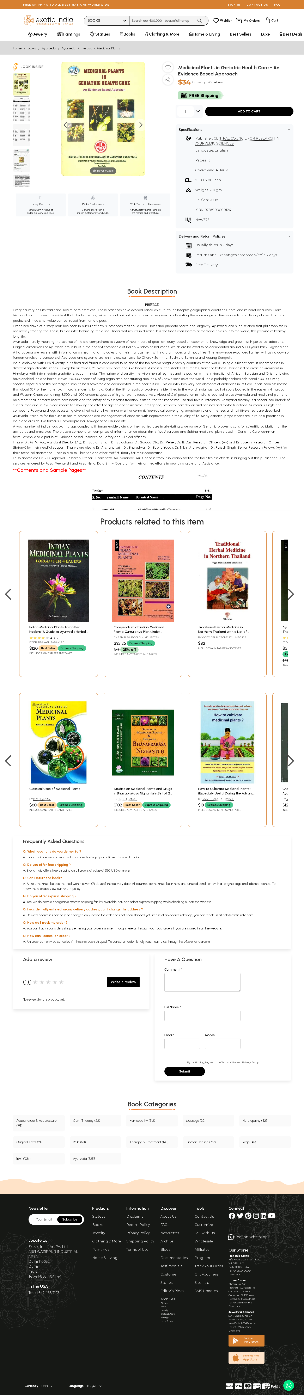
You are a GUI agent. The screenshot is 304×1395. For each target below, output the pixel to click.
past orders (164, 928)
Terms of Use (228, 1062)
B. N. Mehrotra (149, 637)
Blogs (165, 1250)
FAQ (277, 4)
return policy (71, 889)
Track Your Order (209, 1266)
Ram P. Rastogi (128, 637)
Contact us (257, 4)
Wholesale (204, 1241)
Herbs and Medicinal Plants (100, 48)
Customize (204, 1225)
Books (32, 48)
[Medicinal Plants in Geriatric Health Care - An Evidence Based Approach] (21, 85)
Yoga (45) (249, 1142)
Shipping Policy (140, 1241)
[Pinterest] (248, 1217)
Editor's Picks (171, 1291)
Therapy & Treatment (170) (148, 1142)
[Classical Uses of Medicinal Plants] (58, 782)
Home (17, 48)
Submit (184, 1071)
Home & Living (104, 1258)
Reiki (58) (79, 1142)
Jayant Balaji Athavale (218, 798)
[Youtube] (271, 1217)
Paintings (100, 1250)
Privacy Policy (250, 1062)
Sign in (234, 4)
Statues (98, 1216)
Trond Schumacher (232, 637)
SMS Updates (206, 1291)
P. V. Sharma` (42, 798)
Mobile (210, 1035)
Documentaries (174, 1258)
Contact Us (204, 1216)
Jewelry (98, 1233)
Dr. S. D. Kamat (127, 798)
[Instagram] (256, 1217)
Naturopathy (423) (255, 1121)
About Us (168, 1216)
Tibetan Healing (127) (201, 1142)
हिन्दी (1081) (23, 1159)
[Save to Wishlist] (167, 68)
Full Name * (172, 1007)
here (130, 928)
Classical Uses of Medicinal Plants (54, 789)
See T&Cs (48, 212)
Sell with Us (205, 1233)
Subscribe (69, 1219)
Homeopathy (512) (142, 1121)
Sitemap (202, 1283)
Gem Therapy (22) (86, 1121)
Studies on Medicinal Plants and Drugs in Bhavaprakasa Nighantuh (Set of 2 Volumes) (143, 793)
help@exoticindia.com (238, 915)
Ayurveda (49, 48)
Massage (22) (196, 1121)
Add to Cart (249, 111)
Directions (234, 1274)
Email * (169, 1035)
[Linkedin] (263, 1217)
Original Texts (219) (29, 1142)
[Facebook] (232, 1217)
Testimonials (171, 1266)
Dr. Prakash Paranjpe (48, 642)
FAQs (164, 1225)
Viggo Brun (210, 637)
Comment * (173, 969)
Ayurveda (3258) (85, 1159)
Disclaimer (135, 1216)
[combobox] (161, 21)
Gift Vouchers (206, 1274)
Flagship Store (239, 1255)
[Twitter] (240, 1217)
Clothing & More (106, 1241)
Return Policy (138, 1225)
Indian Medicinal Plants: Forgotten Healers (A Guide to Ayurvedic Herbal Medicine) (57, 631)
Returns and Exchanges (216, 255)
